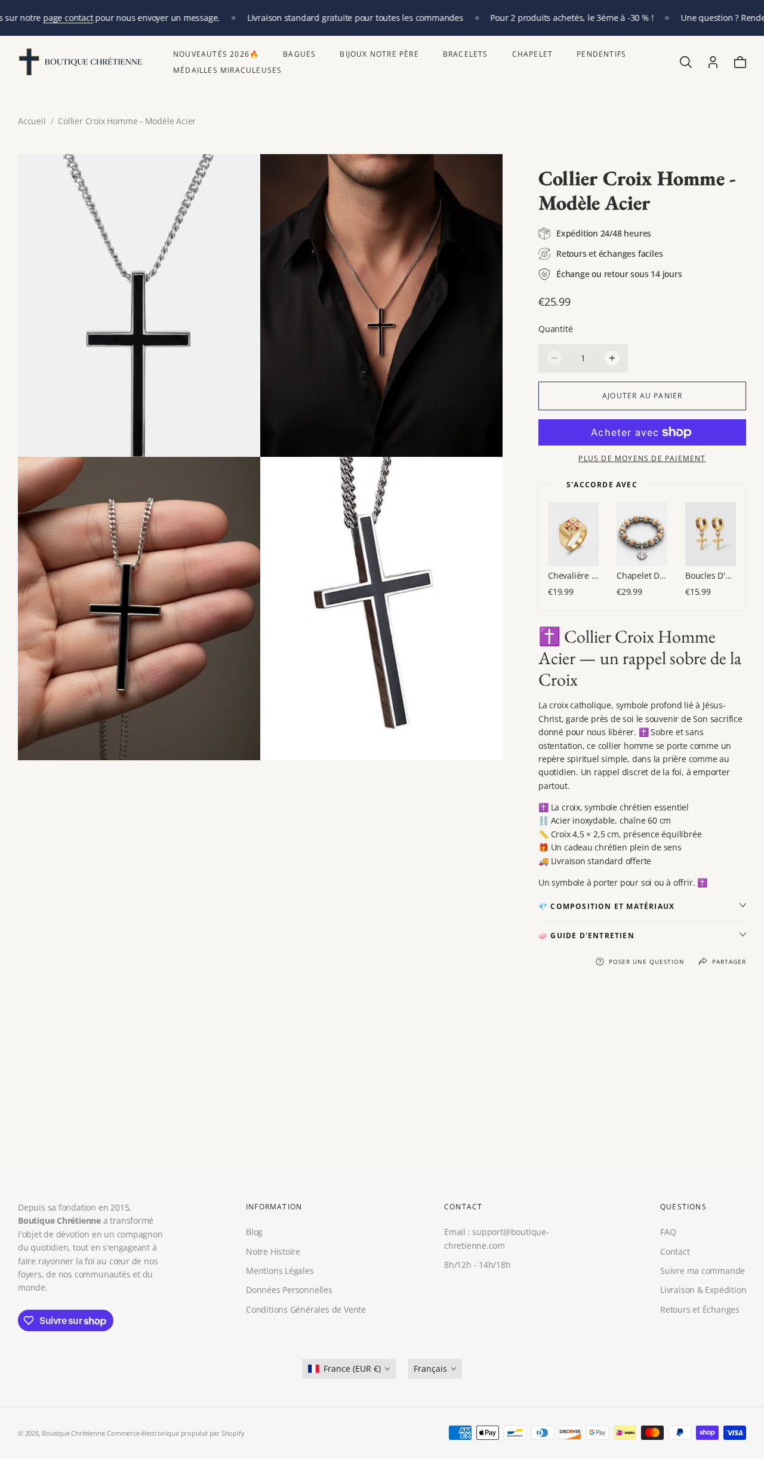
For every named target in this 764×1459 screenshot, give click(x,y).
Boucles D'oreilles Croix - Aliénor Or (710, 575)
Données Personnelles (289, 1289)
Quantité (555, 328)
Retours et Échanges (700, 1309)
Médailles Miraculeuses (227, 70)
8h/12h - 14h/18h (477, 1264)
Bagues (299, 54)
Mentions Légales (280, 1270)
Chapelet (532, 54)
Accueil (32, 121)
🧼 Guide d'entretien (586, 935)
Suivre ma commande (702, 1270)
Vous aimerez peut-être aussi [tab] (382, 1083)
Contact (675, 1251)
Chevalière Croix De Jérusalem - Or (573, 575)
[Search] (686, 62)
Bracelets (465, 54)
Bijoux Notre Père (379, 54)
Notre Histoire (273, 1251)
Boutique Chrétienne (73, 1433)
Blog (254, 1231)
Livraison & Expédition (703, 1289)
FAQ (668, 1231)
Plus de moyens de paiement (642, 458)
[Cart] (740, 62)
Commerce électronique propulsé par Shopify (175, 1433)
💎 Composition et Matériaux (606, 906)
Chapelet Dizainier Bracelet (642, 575)
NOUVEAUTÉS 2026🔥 (216, 54)
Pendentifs (601, 54)
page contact (68, 17)
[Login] (712, 62)
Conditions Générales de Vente (306, 1309)
